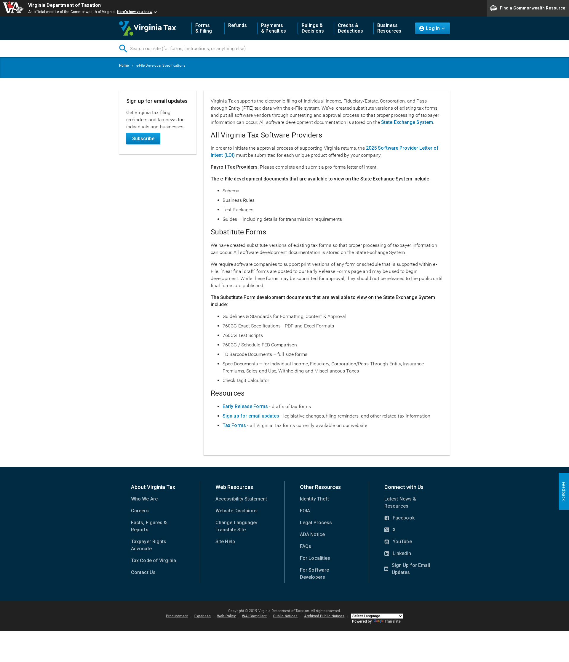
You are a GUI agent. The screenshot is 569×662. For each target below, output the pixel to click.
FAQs (305, 546)
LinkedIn (397, 554)
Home (124, 65)
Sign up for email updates (251, 416)
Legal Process (316, 522)
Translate (393, 621)
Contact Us (143, 572)
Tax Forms (234, 425)
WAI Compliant (254, 616)
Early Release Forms (245, 406)
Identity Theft (314, 499)
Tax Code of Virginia (153, 560)
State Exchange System (407, 122)
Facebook (399, 518)
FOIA (305, 511)
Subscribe (143, 138)
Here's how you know (134, 12)
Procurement (177, 616)
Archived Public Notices (324, 616)
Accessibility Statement (241, 499)
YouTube (398, 542)
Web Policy (226, 616)
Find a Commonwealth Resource (532, 7)
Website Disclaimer (236, 511)
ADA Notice (312, 534)
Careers (140, 511)
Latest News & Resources (400, 502)
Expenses (202, 616)
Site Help (225, 541)
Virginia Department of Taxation (64, 5)
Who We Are (144, 499)
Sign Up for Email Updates (407, 569)
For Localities (315, 558)
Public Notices (285, 616)
